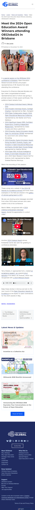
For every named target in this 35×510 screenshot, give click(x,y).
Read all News (17, 414)
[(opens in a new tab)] (17, 365)
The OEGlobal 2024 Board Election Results (8, 314)
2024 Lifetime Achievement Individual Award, (14, 210)
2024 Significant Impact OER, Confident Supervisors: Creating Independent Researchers (19, 124)
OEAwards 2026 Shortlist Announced (17, 377)
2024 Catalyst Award (14, 240)
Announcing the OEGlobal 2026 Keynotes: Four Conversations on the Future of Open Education (17, 405)
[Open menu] (32, 4)
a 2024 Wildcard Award (21, 278)
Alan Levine (10, 43)
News (3, 304)
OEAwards (11, 304)
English (22, 509)
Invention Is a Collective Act (13, 351)
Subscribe (17, 446)
